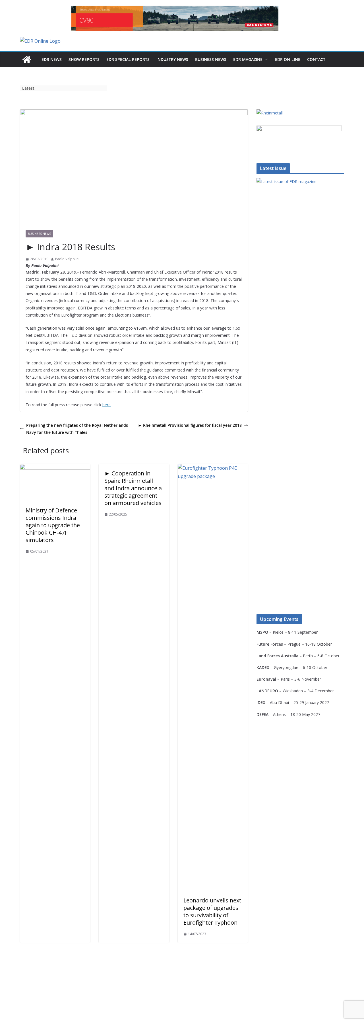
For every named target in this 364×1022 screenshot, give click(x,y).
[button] (265, 59)
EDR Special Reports (128, 59)
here (106, 404)
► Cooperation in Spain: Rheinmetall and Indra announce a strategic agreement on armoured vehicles (133, 488)
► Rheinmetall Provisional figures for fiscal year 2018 (190, 425)
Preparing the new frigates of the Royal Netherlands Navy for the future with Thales (77, 428)
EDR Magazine (247, 59)
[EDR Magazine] (26, 59)
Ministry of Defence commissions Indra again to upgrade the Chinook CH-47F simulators (53, 525)
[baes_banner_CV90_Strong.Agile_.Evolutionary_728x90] (175, 18)
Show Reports (84, 59)
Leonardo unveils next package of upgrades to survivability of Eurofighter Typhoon (212, 911)
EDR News (52, 59)
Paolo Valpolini (67, 258)
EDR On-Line (287, 59)
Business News (210, 59)
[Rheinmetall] (270, 113)
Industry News (172, 59)
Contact (316, 59)
